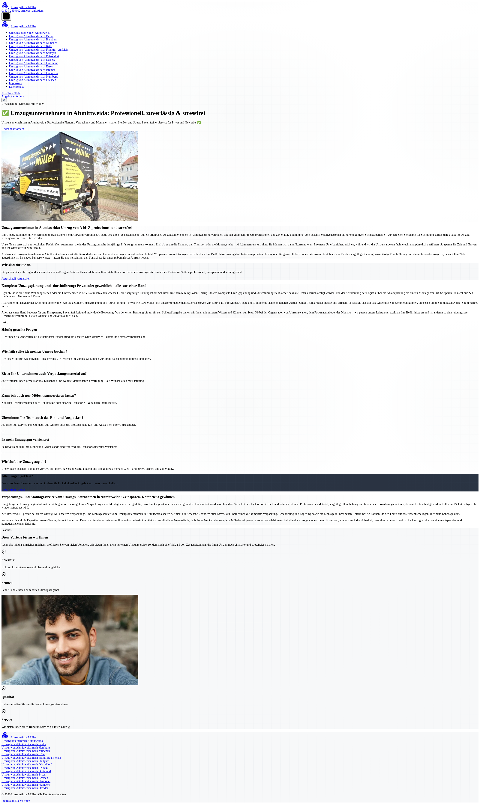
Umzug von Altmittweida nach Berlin (31, 36)
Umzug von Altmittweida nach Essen (31, 66)
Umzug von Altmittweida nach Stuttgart (32, 53)
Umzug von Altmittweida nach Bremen (32, 69)
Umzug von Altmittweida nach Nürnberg (33, 76)
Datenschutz (16, 86)
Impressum (15, 83)
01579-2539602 (11, 10)
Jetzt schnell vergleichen (16, 278)
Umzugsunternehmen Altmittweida (29, 32)
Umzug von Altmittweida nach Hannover (33, 73)
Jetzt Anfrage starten (14, 489)
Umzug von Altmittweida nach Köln (30, 46)
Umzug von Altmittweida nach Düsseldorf (34, 56)
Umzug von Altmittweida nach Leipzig (32, 59)
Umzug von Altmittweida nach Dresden (32, 80)
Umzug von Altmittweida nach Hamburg (33, 39)
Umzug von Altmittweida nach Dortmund (33, 63)
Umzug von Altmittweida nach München (33, 42)
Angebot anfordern (32, 10)
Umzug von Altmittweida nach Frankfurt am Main (38, 49)
